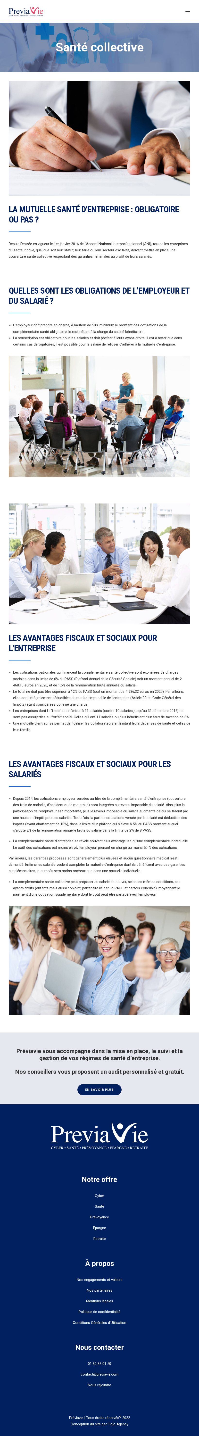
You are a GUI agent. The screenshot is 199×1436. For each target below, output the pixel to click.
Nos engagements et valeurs (100, 1280)
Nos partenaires (99, 1290)
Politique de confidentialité (99, 1312)
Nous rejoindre (99, 1385)
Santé (99, 1206)
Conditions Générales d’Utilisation (99, 1322)
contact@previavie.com (99, 1374)
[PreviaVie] (26, 11)
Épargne (99, 1228)
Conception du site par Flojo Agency (99, 1424)
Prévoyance (99, 1217)
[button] (188, 11)
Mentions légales (99, 1301)
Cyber (99, 1196)
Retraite (99, 1239)
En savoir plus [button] (99, 1090)
